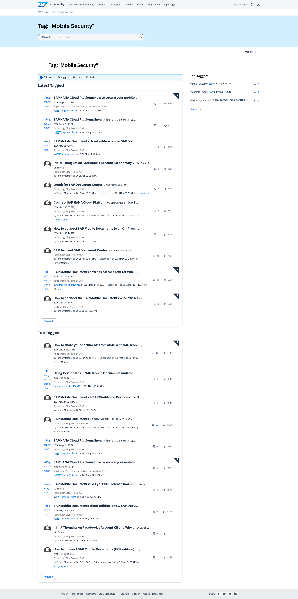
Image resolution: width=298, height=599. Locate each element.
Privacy (64, 594)
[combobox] (103, 37)
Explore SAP (240, 4)
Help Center (154, 4)
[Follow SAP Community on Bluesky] (224, 593)
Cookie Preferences (153, 594)
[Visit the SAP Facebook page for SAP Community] (218, 593)
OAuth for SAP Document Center (90, 184)
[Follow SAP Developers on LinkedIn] (235, 593)
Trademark (123, 594)
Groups (101, 4)
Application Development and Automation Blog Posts (80, 106)
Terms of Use (76, 594)
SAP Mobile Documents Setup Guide (93, 419)
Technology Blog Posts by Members (72, 423)
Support (136, 594)
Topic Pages (170, 4)
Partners (129, 4)
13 (258, 84)
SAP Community (45, 12)
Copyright (91, 594)
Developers (115, 4)
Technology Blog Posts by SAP (69, 128)
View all (48, 321)
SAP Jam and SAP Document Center (93, 250)
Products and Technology (81, 4)
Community (57, 4)
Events (140, 4)
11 (258, 92)
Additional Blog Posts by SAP (68, 281)
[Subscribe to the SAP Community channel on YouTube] (230, 593)
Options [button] (249, 52)
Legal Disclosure (107, 594)
